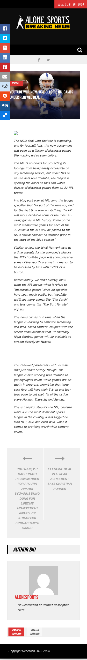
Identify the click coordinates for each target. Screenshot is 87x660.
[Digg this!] (5, 106)
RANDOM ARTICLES (16, 632)
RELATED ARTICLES (34, 632)
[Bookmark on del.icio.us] (5, 115)
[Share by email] (5, 77)
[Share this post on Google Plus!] (5, 48)
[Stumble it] (5, 96)
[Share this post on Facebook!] (5, 29)
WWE (16, 83)
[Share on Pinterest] (5, 67)
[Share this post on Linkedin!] (5, 58)
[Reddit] (5, 86)
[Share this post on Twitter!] (5, 38)
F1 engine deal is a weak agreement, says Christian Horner (60, 479)
